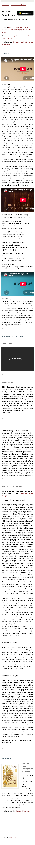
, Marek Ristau (27, 36)
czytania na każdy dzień (18, 5)
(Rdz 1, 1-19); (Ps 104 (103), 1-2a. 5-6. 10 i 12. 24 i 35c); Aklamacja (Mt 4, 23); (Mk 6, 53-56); (17, 29)
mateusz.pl (5, 5)
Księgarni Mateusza (23, 811)
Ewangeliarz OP (16, 36)
